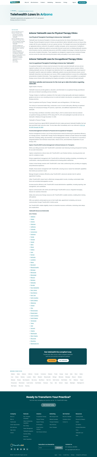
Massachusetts (35, 267)
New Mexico (34, 293)
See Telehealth (63, 360)
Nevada (33, 285)
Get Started (82, 2)
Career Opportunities (15, 424)
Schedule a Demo (67, 419)
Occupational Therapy (41, 416)
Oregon (33, 305)
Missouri (33, 277)
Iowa (32, 252)
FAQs (77, 435)
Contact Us (65, 421)
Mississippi (33, 275)
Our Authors (78, 424)
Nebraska (33, 282)
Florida (32, 237)
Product (43, 2)
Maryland (33, 265)
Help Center (13, 430)
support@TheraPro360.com (73, 449)
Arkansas (33, 224)
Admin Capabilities (27, 439)
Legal (56, 454)
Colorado (33, 229)
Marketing (50, 2)
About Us (12, 416)
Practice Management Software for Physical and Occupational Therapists (18, 52)
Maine (32, 262)
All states (14, 10)
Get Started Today (48, 405)
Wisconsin (33, 338)
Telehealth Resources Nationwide (17, 59)
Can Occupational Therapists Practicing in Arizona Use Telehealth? (19, 42)
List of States (15, 61)
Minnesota (33, 272)
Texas (32, 323)
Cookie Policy (66, 454)
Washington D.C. (80, 382)
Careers (12, 432)
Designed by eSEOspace (81, 454)
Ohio (32, 308)
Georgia (33, 239)
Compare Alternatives (80, 427)
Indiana (32, 249)
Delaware (33, 234)
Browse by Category (80, 419)
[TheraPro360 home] (15, 2)
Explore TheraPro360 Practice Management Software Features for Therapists (19, 56)
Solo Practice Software (41, 431)
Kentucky (33, 257)
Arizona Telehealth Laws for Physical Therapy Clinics (18, 32)
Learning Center (79, 416)
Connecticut (34, 232)
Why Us (12, 419)
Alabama (33, 216)
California (33, 227)
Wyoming (33, 341)
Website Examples (54, 419)
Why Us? (27, 2)
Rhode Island (34, 313)
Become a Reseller (67, 416)
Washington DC (35, 343)
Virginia (33, 331)
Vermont (33, 328)
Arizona (33, 221)
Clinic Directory (53, 424)
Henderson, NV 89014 (72, 446)
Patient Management (28, 428)
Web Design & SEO (54, 416)
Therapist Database (54, 421)
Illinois (32, 247)
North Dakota (34, 300)
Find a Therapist (53, 427)
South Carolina (34, 315)
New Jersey (34, 290)
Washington (34, 333)
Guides (77, 421)
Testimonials (13, 421)
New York (33, 295)
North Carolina (34, 298)
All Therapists (39, 424)
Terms (60, 454)
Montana (33, 280)
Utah (32, 326)
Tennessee (33, 320)
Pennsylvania (34, 310)
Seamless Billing (27, 433)
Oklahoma (33, 303)
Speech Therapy (40, 421)
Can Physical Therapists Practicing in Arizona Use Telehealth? (18, 36)
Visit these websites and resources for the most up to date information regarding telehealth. (19, 47)
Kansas (32, 254)
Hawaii (32, 242)
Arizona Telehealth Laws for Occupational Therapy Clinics (18, 39)
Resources (58, 2)
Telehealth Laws (79, 432)
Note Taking (26, 425)
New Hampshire (35, 287)
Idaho (32, 244)
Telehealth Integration (28, 431)
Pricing (65, 2)
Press (77, 430)
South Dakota (34, 318)
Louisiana (33, 260)
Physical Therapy (40, 419)
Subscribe (58, 447)
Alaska (32, 219)
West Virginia (34, 336)
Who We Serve (34, 2)
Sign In (74, 2)
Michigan (33, 270)
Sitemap (72, 454)
